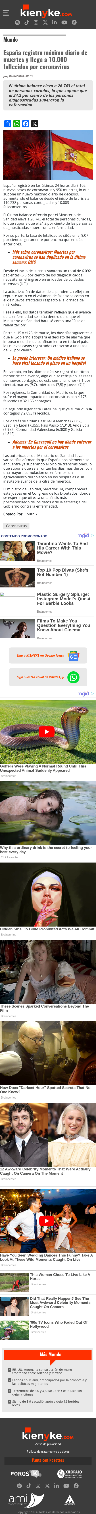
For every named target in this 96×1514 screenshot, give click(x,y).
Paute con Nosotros (48, 1461)
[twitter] (45, 23)
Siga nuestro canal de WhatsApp (41, 677)
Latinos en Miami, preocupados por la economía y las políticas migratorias (49, 1382)
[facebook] (74, 23)
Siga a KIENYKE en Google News (41, 655)
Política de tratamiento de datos (48, 1452)
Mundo (10, 40)
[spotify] (17, 23)
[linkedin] (54, 23)
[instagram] (36, 23)
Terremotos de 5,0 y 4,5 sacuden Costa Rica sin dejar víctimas (47, 1392)
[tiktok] (27, 23)
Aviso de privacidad (48, 1444)
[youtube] (64, 23)
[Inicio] (46, 12)
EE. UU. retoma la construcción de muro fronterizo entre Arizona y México (42, 1371)
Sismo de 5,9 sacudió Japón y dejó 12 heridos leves (45, 1403)
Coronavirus (16, 525)
